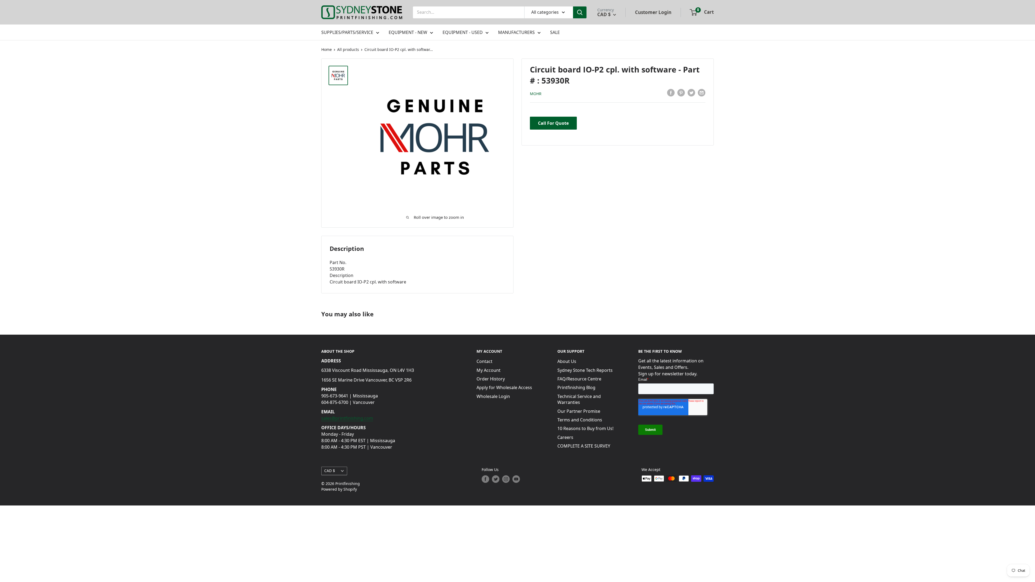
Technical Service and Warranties (579, 399)
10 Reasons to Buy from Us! (585, 428)
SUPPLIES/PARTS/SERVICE (347, 32)
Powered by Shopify (339, 489)
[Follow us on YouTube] (516, 479)
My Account (489, 370)
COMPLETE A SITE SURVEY (583, 446)
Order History (491, 379)
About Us (566, 361)
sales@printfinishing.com (347, 418)
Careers (565, 437)
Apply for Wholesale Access (504, 387)
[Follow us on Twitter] (495, 479)
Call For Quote (553, 123)
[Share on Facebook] (671, 92)
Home (326, 49)
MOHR (535, 93)
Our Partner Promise (578, 411)
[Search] (579, 12)
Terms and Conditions (579, 420)
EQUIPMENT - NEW (408, 32)
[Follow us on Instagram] (506, 479)
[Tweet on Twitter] (691, 92)
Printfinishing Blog (576, 387)
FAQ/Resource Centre (579, 379)
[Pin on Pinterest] (681, 92)
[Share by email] (701, 92)
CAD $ (329, 470)
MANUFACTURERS (516, 32)
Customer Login (653, 12)
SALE (555, 32)
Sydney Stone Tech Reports (585, 370)
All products (348, 49)
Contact (484, 361)
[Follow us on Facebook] (485, 479)
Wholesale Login (493, 396)
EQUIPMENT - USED (463, 32)
